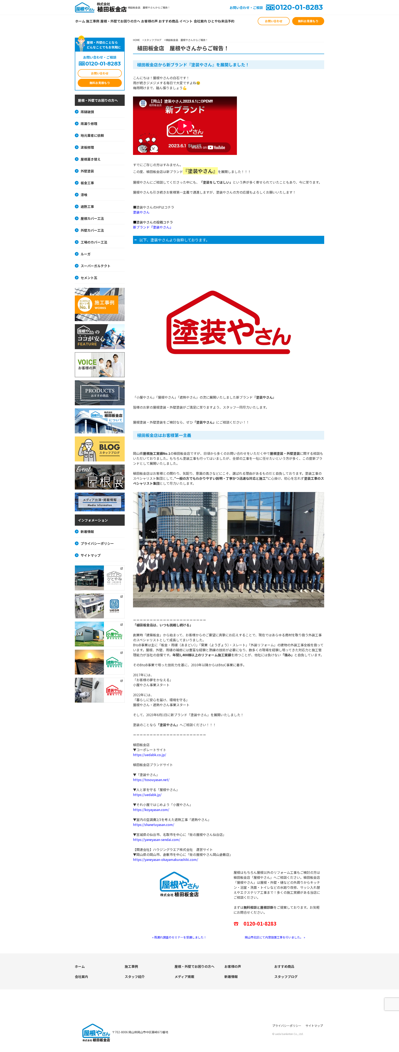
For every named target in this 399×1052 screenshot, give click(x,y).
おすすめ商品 (169, 21)
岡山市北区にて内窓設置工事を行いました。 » (275, 937)
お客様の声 (149, 21)
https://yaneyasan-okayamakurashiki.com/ (165, 859)
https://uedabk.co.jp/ (149, 754)
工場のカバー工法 (94, 242)
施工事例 (92, 21)
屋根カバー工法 (92, 218)
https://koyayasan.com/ (151, 809)
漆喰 (84, 194)
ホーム (80, 21)
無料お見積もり (308, 21)
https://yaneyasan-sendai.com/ (156, 839)
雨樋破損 (87, 111)
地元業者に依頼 (92, 135)
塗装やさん (141, 212)
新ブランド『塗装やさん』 (153, 227)
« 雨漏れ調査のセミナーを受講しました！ (179, 937)
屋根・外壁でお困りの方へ (120, 21)
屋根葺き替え (91, 159)
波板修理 (87, 147)
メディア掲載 (184, 976)
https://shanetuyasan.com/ (153, 824)
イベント (186, 21)
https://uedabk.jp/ (147, 794)
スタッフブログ (152, 40)
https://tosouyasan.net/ (151, 779)
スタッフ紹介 (135, 976)
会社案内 (200, 21)
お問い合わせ (273, 21)
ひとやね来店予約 (221, 21)
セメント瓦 (89, 277)
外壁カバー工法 (92, 230)
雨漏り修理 (89, 123)
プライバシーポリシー (97, 543)
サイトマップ (91, 555)
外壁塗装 (87, 170)
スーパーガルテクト (96, 265)
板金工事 (87, 182)
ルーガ (86, 253)
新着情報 (87, 531)
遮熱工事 (87, 206)
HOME (136, 40)
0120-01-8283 (299, 7)
